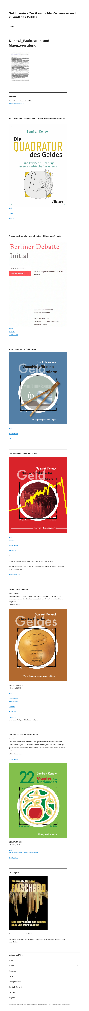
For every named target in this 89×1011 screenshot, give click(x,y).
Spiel (11, 960)
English (12, 998)
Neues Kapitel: (13, 699)
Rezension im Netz (14, 574)
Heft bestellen (13, 334)
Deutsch (12, 992)
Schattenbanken (13, 701)
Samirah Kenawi (15, 987)
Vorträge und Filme (16, 955)
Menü (13, 26)
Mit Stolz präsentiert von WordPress (59, 1004)
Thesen (11, 213)
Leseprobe (12, 540)
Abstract (12, 331)
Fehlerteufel (12, 439)
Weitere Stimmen (14, 759)
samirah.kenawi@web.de (16, 104)
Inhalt (10, 208)
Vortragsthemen (15, 982)
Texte (11, 976)
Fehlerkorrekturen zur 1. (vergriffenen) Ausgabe (23, 853)
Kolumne (12, 971)
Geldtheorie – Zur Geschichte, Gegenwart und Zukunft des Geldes (28, 1004)
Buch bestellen (13, 433)
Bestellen (11, 219)
